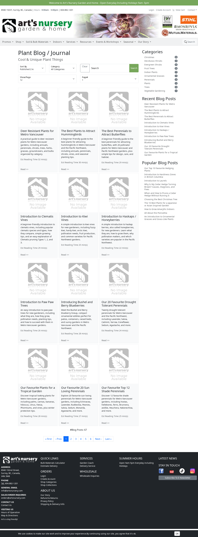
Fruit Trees (149, 68)
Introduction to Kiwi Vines (156, 126)
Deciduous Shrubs (153, 61)
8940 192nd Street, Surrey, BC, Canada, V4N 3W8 (10, 473)
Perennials (149, 79)
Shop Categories (49, 482)
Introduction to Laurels (155, 180)
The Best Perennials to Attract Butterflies (158, 117)
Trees (147, 87)
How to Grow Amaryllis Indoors (159, 209)
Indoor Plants (150, 72)
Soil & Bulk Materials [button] (37, 41)
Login (151, 10)
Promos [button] (6, 41)
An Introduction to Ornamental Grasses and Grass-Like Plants (159, 217)
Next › (98, 439)
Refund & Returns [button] (49, 498)
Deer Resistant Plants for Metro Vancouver (159, 105)
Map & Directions (9, 515)
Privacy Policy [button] (47, 501)
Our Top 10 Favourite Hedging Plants (159, 169)
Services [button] (70, 41)
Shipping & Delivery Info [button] (52, 504)
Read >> (24, 169)
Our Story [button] (143, 41)
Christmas (149, 57)
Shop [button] (18, 41)
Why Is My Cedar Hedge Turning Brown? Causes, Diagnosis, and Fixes (160, 187)
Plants (147, 83)
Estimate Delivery (49, 466)
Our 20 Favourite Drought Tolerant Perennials (156, 147)
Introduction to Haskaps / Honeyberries (156, 131)
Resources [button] (85, 41)
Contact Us (6, 505)
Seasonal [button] (128, 41)
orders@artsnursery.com (13, 497)
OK (177, 533)
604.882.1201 (66, 10)
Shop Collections (49, 485)
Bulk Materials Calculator (53, 462)
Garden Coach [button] (87, 462)
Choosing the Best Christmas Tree (160, 199)
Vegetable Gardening (154, 91)
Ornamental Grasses (154, 76)
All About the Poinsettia (155, 213)
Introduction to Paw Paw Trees (159, 136)
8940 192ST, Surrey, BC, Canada (16, 10)
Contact (191, 10)
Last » (108, 439)
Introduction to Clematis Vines (159, 122)
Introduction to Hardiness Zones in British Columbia (160, 175)
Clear (85, 66)
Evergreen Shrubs (153, 64)
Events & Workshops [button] (107, 41)
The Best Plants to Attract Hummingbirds (156, 111)
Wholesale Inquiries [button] (89, 476)
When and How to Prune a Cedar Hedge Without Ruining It (160, 194)
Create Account (163, 10)
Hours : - (46, 10)
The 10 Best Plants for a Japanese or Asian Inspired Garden (160, 204)
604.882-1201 (11, 483)
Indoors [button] (57, 41)
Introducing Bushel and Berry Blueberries (158, 141)
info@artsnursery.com (12, 490)
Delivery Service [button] (87, 466)
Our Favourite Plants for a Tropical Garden (161, 153)
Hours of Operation (10, 512)
